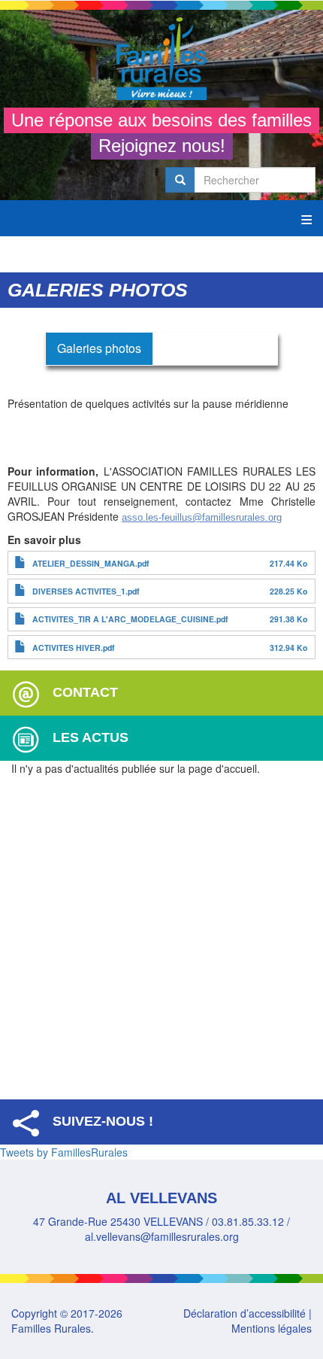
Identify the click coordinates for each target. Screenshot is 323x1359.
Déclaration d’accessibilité (244, 1313)
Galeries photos (99, 348)
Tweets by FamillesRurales (64, 1152)
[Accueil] (161, 59)
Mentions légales (271, 1328)
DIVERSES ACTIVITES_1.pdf (86, 591)
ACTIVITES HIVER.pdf (73, 647)
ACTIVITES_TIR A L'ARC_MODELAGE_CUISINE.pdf (130, 619)
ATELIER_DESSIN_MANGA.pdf (90, 563)
